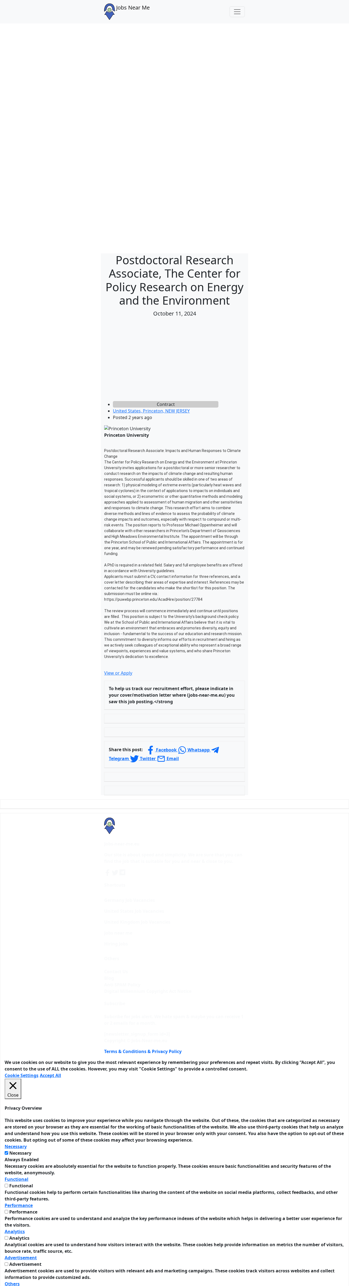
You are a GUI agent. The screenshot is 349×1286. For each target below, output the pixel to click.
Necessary (20, 1153)
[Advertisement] (174, 360)
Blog (109, 978)
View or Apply (118, 673)
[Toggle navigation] (237, 11)
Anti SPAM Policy (122, 985)
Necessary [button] (16, 1146)
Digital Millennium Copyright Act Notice (147, 991)
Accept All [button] (50, 1075)
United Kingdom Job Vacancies (137, 922)
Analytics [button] (15, 1232)
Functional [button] (16, 1179)
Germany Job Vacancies (129, 900)
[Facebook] (108, 872)
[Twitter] (115, 872)
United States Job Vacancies (134, 911)
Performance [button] (19, 1205)
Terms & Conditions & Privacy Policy (143, 1051)
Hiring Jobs (116, 944)
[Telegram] (122, 872)
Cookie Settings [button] (21, 1075)
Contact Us (116, 972)
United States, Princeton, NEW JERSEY (151, 411)
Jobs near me (118, 933)
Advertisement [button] (21, 1258)
